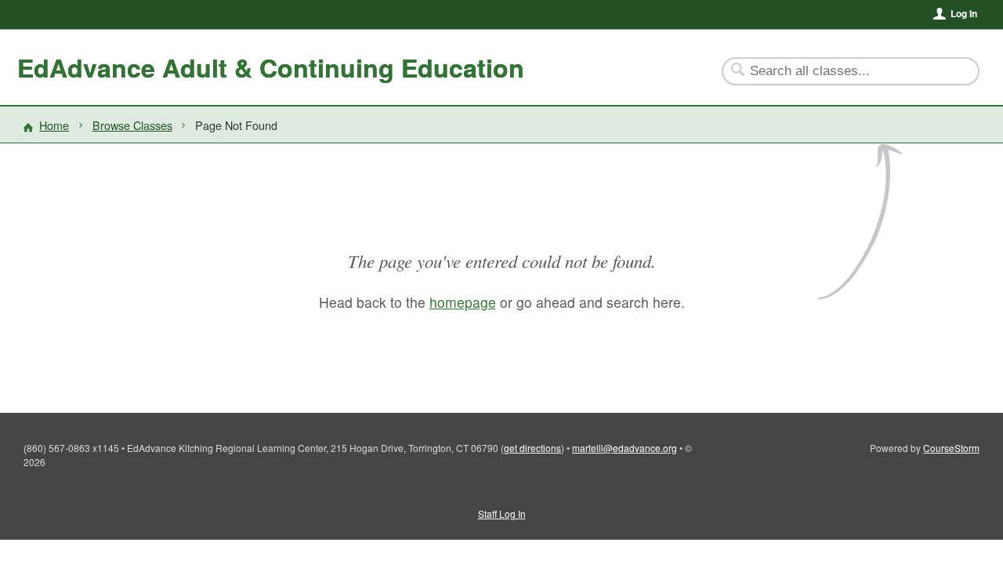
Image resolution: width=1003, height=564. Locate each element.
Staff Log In (502, 513)
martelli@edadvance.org (624, 447)
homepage (462, 302)
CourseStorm (951, 447)
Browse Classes (132, 125)
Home (54, 125)
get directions (532, 447)
